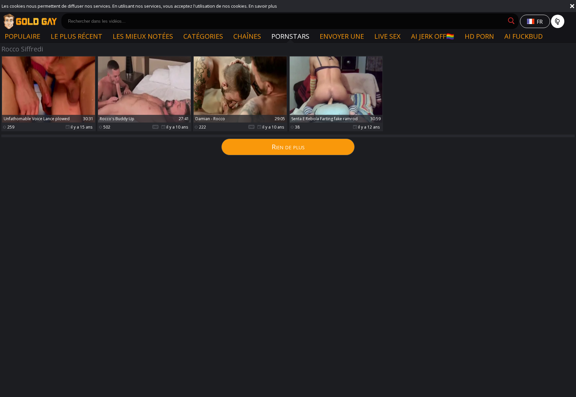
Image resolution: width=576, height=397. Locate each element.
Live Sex (387, 36)
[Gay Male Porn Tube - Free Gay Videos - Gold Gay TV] (30, 21)
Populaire (22, 36)
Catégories (203, 36)
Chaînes (247, 36)
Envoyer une (342, 36)
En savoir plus (263, 6)
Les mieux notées (143, 36)
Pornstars (290, 36)
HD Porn (479, 36)
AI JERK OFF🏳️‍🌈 (432, 36)
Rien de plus (288, 146)
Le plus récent (76, 36)
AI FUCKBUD (523, 36)
